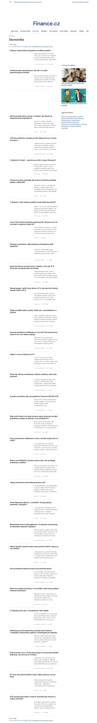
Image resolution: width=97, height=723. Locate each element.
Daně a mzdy (14, 31)
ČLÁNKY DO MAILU (83, 2)
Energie (88, 31)
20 (30, 46)
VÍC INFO (74, 2)
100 (33, 46)
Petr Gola (36, 131)
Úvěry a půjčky (64, 31)
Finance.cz (11, 35)
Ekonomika (36, 31)
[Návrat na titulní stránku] (46, 24)
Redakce (36, 196)
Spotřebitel (73, 31)
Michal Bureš (37, 173)
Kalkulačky (44, 31)
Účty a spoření (53, 31)
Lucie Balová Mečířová (39, 64)
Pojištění (81, 31)
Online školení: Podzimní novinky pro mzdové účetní (28, 2)
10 (29, 46)
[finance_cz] (11, 2)
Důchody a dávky (25, 31)
